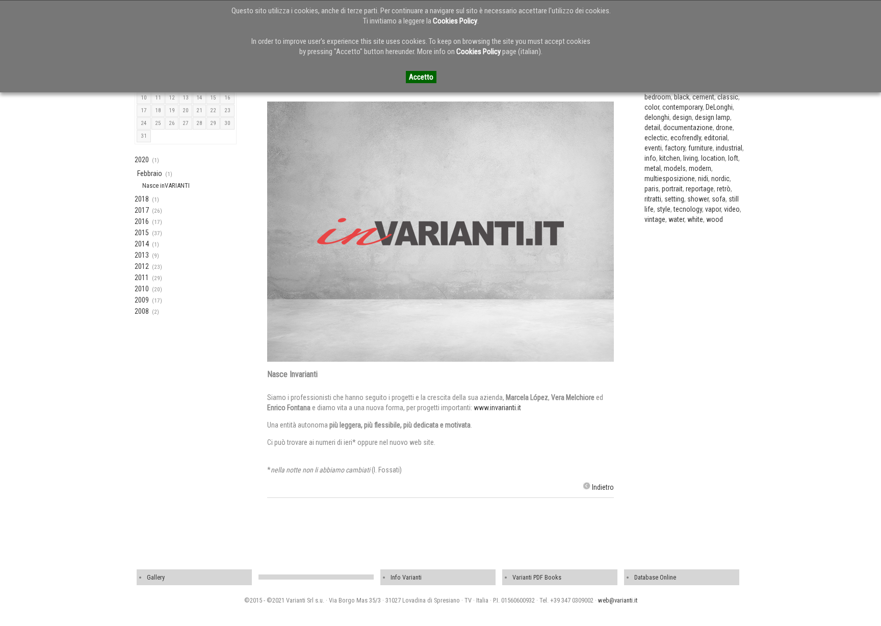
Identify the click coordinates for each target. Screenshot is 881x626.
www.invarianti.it (497, 408)
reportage (700, 189)
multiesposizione (669, 178)
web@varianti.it (617, 600)
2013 (142, 255)
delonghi (656, 117)
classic (727, 97)
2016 (142, 221)
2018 (142, 199)
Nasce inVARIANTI (166, 185)
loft (733, 158)
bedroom (657, 97)
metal (652, 168)
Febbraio (149, 173)
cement (703, 97)
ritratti (652, 199)
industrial (729, 148)
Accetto (421, 77)
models (675, 168)
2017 (142, 210)
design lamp (712, 117)
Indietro (603, 487)
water (676, 219)
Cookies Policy (455, 21)
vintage (654, 219)
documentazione (688, 127)
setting (674, 199)
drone (724, 127)
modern (700, 168)
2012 (142, 266)
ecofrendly (685, 138)
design (682, 117)
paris (651, 189)
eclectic (655, 138)
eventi (653, 148)
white (695, 219)
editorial (716, 138)
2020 (142, 160)
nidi (703, 178)
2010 (142, 289)
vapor (713, 209)
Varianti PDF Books (536, 577)
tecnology (687, 209)
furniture (700, 148)
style (663, 209)
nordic (720, 178)
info (650, 158)
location (713, 158)
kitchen (669, 158)
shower (698, 199)
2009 (142, 300)
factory (675, 148)
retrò (724, 189)
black (681, 97)
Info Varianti (406, 577)
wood (714, 219)
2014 (142, 244)
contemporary (682, 107)
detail (652, 127)
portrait (672, 189)
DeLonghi (719, 107)
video (732, 209)
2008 (142, 311)
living (690, 158)
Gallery (156, 577)
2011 (142, 277)
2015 (142, 233)
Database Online (655, 577)
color (651, 107)
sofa (718, 199)
